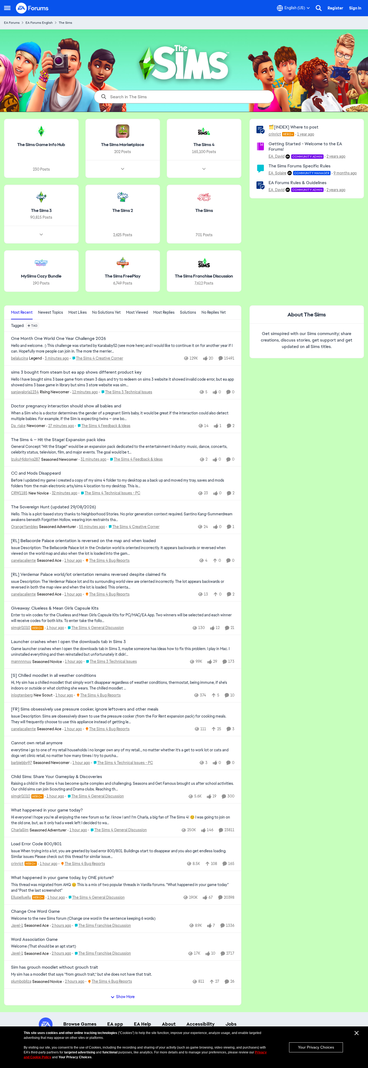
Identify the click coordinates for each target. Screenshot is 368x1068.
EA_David (276, 156)
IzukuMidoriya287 (25, 459)
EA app (115, 1024)
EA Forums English (39, 23)
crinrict (275, 134)
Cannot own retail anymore (37, 743)
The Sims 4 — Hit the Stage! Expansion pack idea (58, 439)
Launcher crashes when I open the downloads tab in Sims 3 (68, 641)
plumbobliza (21, 981)
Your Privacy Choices (316, 1047)
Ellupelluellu (21, 897)
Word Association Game (34, 939)
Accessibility (200, 1024)
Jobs (231, 1024)
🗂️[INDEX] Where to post (293, 127)
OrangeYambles (24, 526)
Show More (125, 996)
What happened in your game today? (47, 810)
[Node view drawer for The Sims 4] (204, 169)
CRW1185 (19, 493)
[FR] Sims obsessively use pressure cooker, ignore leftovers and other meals (84, 709)
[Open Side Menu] (7, 8)
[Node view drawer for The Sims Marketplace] (122, 169)
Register (335, 8)
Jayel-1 (17, 925)
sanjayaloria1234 (25, 392)
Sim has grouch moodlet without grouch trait (54, 967)
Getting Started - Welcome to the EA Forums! (305, 146)
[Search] (318, 8)
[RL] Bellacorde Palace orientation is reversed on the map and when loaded (83, 540)
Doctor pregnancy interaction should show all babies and (66, 406)
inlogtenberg (22, 695)
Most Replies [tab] (164, 312)
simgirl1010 (20, 627)
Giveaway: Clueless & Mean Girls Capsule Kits (55, 608)
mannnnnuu (21, 661)
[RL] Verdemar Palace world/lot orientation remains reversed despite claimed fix (88, 574)
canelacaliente (23, 560)
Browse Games (79, 1024)
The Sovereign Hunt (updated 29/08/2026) (53, 507)
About (169, 1024)
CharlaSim (20, 829)
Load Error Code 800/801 (36, 844)
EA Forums (12, 23)
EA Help (142, 1024)
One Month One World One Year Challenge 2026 (58, 338)
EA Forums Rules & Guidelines (298, 182)
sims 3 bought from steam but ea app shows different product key (76, 372)
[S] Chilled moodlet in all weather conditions (53, 675)
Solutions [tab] (188, 312)
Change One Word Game (35, 911)
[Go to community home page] (32, 8)
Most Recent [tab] (22, 312)
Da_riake (18, 425)
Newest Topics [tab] (50, 312)
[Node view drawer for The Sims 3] (41, 234)
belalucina (19, 358)
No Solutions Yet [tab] (106, 312)
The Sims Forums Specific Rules (300, 166)
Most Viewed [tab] (137, 312)
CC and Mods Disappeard (36, 473)
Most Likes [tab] (77, 312)
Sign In (355, 8)
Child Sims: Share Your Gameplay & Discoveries (56, 776)
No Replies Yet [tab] (214, 312)
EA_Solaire (277, 173)
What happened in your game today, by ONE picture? (62, 877)
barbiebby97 (21, 762)
